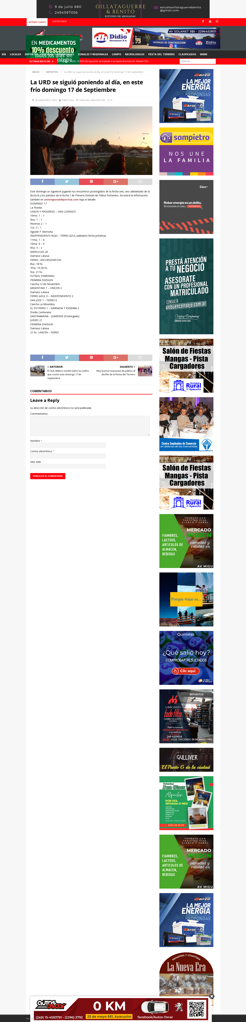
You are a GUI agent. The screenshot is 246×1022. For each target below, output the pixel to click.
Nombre (35, 440)
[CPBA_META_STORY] (186, 332)
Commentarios (39, 413)
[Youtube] (210, 21)
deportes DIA (98, 100)
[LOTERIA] (186, 682)
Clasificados (187, 54)
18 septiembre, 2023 (46, 100)
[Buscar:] (198, 61)
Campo (116, 54)
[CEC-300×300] (186, 449)
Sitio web (35, 462)
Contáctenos (59, 21)
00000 (203, 54)
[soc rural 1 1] (186, 390)
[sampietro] (186, 173)
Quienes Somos (37, 22)
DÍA (4, 54)
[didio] (156, 46)
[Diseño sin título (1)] (186, 828)
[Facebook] (203, 21)
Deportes (31, 54)
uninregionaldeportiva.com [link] (61, 199)
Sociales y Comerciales (58, 54)
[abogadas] (123, 16)
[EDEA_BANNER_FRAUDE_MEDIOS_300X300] (186, 231)
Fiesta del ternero (161, 54)
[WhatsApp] (217, 21)
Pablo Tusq (68, 100)
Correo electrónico (41, 451)
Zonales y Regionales (93, 54)
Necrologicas (134, 54)
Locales (15, 54)
